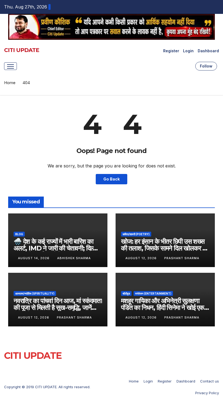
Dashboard (208, 50)
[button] (189, 66)
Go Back (111, 179)
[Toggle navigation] (10, 66)
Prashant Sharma (181, 258)
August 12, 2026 (141, 258)
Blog (19, 234)
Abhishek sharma (74, 258)
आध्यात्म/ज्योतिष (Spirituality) (34, 293)
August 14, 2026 (34, 258)
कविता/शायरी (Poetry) (136, 234)
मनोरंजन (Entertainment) (153, 293)
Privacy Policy (207, 393)
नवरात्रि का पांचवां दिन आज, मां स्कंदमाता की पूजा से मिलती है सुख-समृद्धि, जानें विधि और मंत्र (58, 307)
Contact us (209, 381)
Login (188, 50)
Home (10, 82)
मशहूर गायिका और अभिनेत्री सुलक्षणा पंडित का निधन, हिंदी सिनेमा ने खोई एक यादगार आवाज (162, 307)
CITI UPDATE (21, 50)
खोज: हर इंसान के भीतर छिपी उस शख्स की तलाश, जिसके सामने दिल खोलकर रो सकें (163, 248)
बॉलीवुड (126, 293)
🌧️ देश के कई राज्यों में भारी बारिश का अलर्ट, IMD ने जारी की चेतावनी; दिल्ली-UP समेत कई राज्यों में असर (57, 248)
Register (171, 50)
